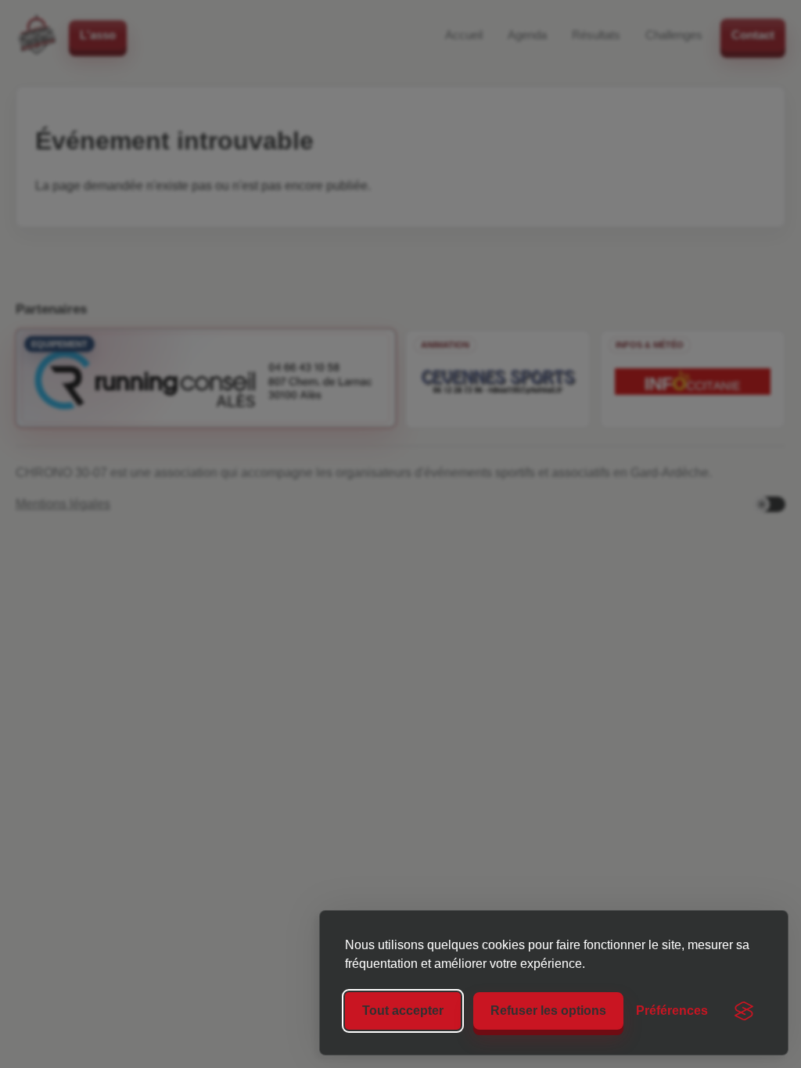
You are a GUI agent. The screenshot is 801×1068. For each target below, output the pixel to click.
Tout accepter (403, 1010)
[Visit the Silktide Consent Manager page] (744, 1011)
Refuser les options (548, 1010)
